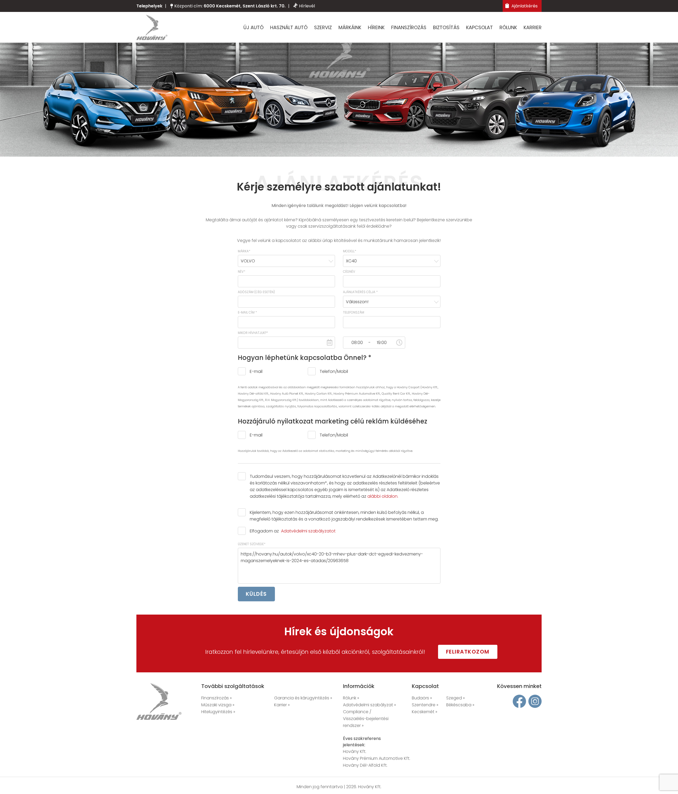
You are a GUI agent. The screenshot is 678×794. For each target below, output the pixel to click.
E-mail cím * (247, 312)
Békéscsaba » (460, 705)
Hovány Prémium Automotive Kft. (376, 758)
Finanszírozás (408, 27)
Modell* (349, 251)
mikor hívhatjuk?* (253, 332)
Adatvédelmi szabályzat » (369, 705)
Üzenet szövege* (251, 544)
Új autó (253, 27)
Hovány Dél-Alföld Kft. (365, 765)
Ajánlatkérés (524, 6)
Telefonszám (353, 312)
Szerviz (323, 27)
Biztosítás (446, 27)
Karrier (533, 27)
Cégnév (349, 271)
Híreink (376, 27)
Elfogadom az (293, 531)
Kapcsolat (479, 27)
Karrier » (282, 705)
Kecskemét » (424, 712)
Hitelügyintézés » (218, 712)
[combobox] (286, 261)
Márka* (244, 251)
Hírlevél (307, 6)
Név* (241, 271)
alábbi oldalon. (382, 496)
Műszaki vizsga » (217, 705)
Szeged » (455, 698)
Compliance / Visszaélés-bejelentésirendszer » (366, 719)
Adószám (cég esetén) (256, 292)
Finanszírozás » (216, 698)
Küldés (256, 594)
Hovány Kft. (354, 751)
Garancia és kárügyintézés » (303, 698)
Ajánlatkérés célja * (360, 292)
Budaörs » (422, 698)
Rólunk (508, 27)
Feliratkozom (467, 651)
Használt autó (288, 27)
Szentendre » (425, 705)
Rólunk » (351, 698)
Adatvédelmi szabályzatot (308, 531)
